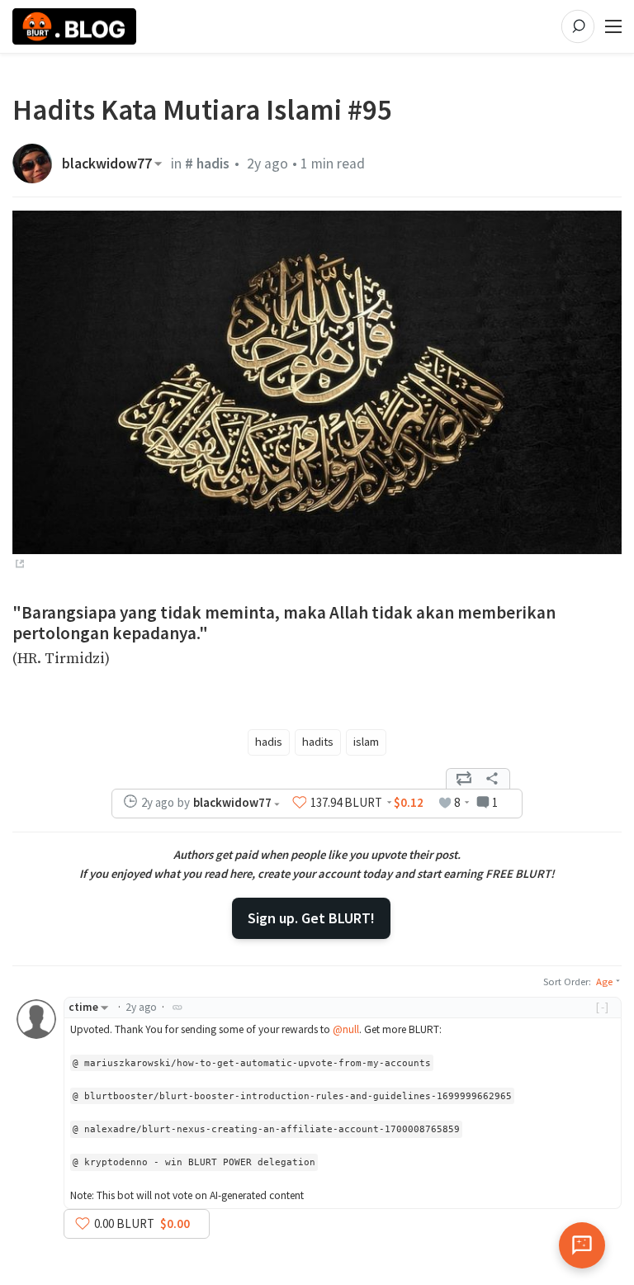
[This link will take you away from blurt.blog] (18, 565)
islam (366, 741)
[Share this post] (492, 778)
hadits (318, 741)
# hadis (207, 163)
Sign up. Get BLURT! (311, 917)
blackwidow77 (107, 163)
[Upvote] (299, 802)
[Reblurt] (464, 778)
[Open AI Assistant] (582, 1245)
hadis (268, 741)
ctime (83, 1007)
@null (346, 1029)
